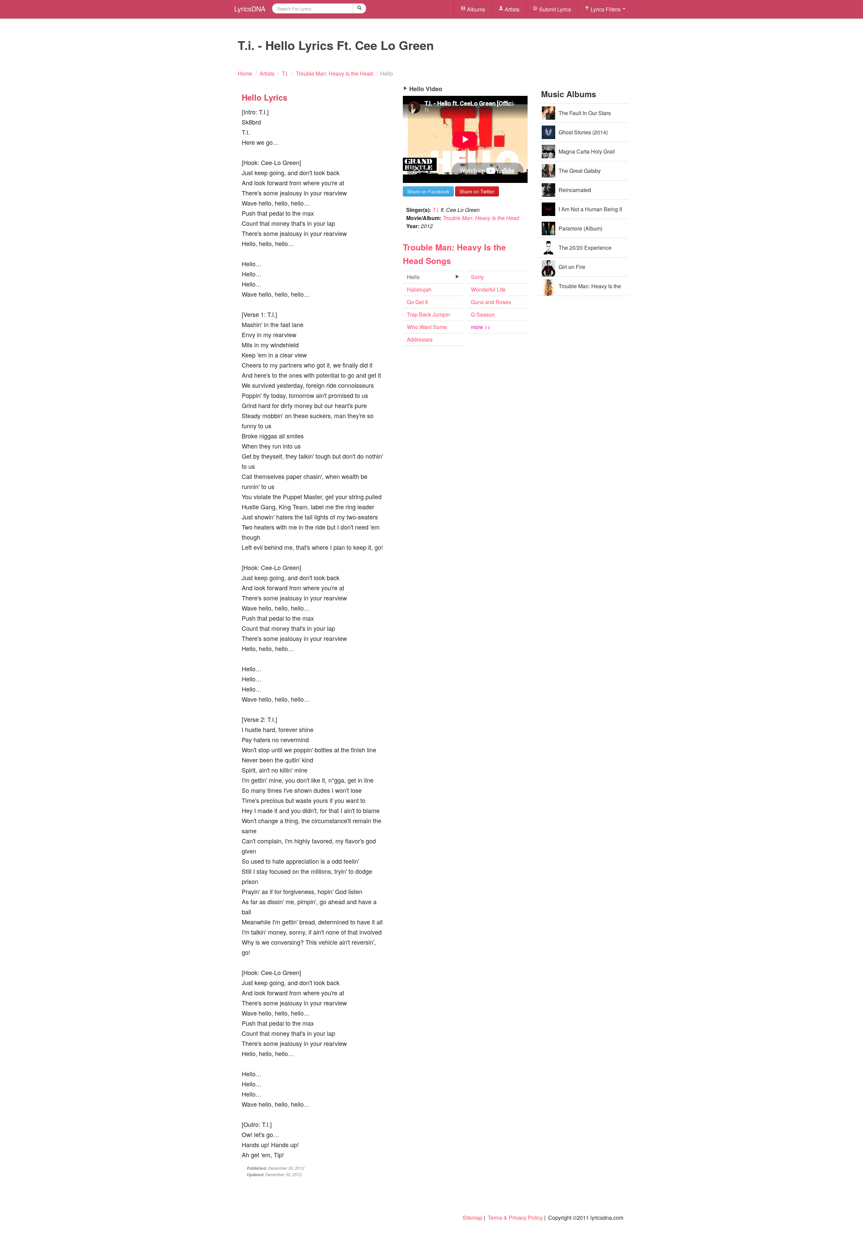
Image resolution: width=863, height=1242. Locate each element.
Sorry (477, 277)
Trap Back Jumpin (428, 314)
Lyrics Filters (605, 9)
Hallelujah (419, 289)
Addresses (420, 339)
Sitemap (472, 1217)
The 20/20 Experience (585, 247)
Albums (475, 9)
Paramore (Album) (580, 228)
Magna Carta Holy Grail (587, 151)
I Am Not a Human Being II (590, 209)
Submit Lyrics (554, 9)
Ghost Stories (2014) (583, 132)
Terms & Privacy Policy (515, 1217)
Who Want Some (427, 327)
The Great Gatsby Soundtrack (580, 174)
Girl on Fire (572, 267)
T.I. (436, 210)
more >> (480, 327)
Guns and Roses (491, 302)
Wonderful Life (488, 289)
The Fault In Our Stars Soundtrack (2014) (585, 116)
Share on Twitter (477, 191)
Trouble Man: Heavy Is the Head (481, 218)
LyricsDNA (249, 9)
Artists (511, 9)
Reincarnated (575, 190)
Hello (413, 277)
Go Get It (417, 302)
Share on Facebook (428, 191)
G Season (483, 314)
